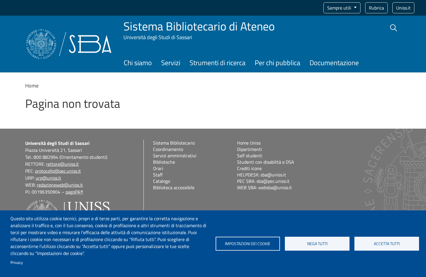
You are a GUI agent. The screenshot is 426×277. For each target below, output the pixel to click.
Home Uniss (249, 143)
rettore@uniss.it (62, 164)
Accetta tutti (387, 244)
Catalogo (161, 181)
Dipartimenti (249, 149)
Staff (158, 175)
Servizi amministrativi (174, 155)
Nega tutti (317, 244)
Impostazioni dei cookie (247, 244)
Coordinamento (168, 149)
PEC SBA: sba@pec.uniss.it (263, 181)
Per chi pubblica (277, 62)
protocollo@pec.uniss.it (58, 170)
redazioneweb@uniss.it (60, 184)
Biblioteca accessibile (173, 187)
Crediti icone (249, 168)
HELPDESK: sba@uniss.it (261, 175)
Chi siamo (138, 62)
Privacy (16, 262)
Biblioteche (164, 162)
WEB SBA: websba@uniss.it (264, 187)
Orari (158, 168)
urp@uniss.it (48, 177)
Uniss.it (403, 7)
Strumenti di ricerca (217, 62)
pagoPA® (74, 191)
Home (32, 86)
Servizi (170, 62)
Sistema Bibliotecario (174, 143)
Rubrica (376, 7)
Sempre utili (339, 7)
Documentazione (334, 62)
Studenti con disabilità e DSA (265, 162)
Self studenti (249, 155)
